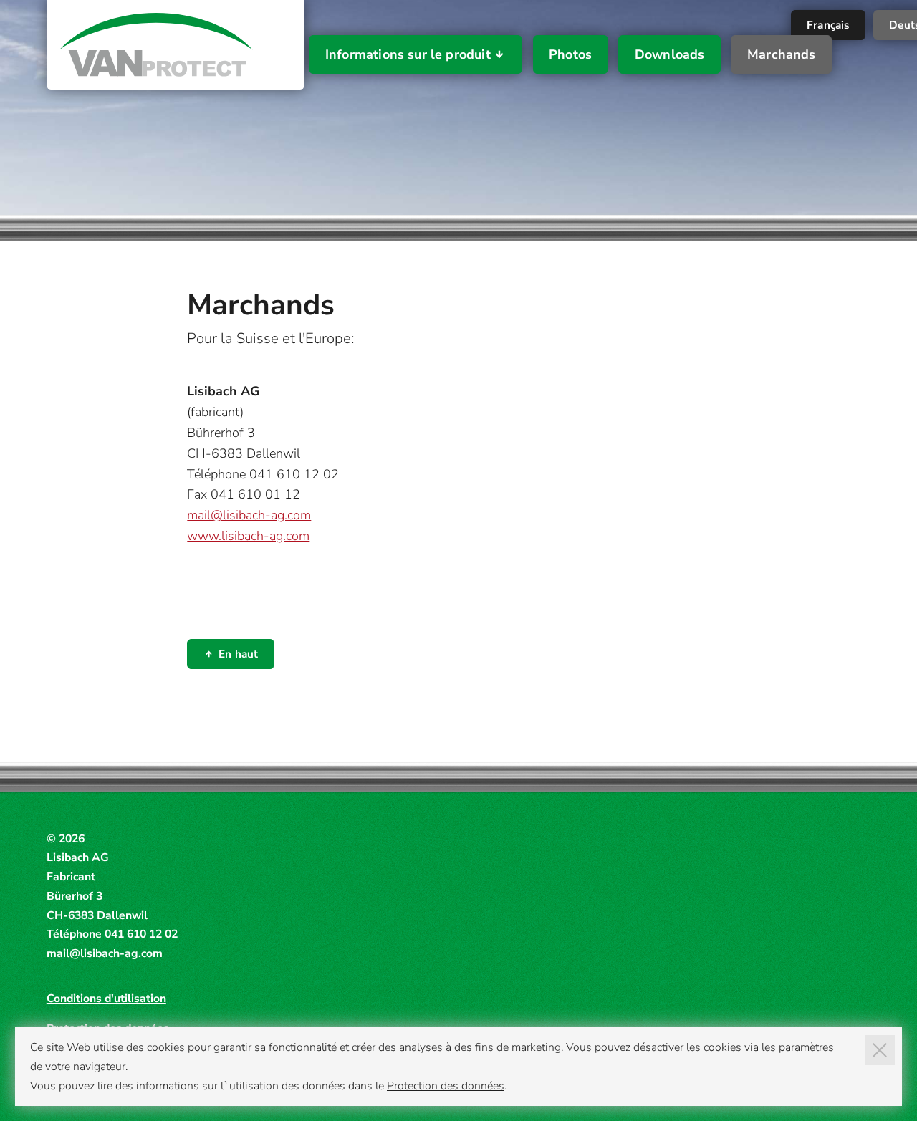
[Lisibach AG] (156, 45)
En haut (238, 654)
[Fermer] (880, 1050)
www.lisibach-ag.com (248, 535)
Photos (570, 54)
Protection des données (445, 1086)
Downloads (670, 54)
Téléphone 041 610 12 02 (263, 474)
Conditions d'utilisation (106, 998)
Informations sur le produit (408, 54)
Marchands (781, 54)
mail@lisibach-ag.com (249, 515)
